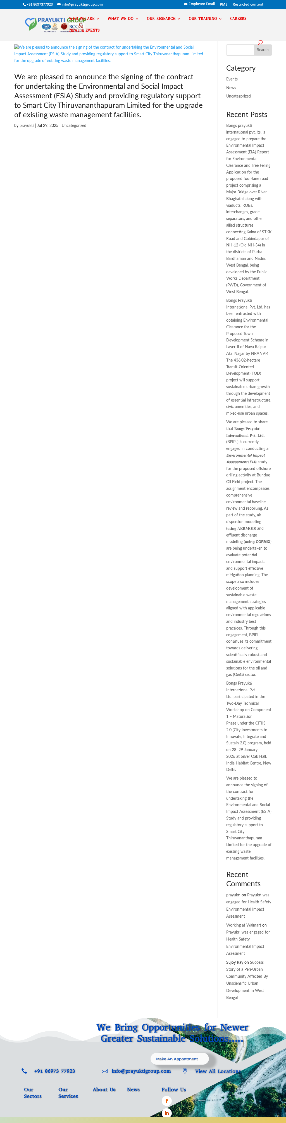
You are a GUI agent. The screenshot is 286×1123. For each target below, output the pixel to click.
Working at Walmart (243, 925)
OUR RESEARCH (161, 19)
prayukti (27, 126)
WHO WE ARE (81, 19)
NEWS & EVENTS (84, 31)
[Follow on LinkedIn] (167, 1113)
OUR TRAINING (203, 19)
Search (263, 50)
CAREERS (238, 19)
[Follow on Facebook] (167, 1101)
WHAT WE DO (121, 19)
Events (232, 79)
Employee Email (202, 4)
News (231, 88)
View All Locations (218, 1071)
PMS (224, 5)
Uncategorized (74, 126)
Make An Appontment (177, 1058)
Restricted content (248, 5)
